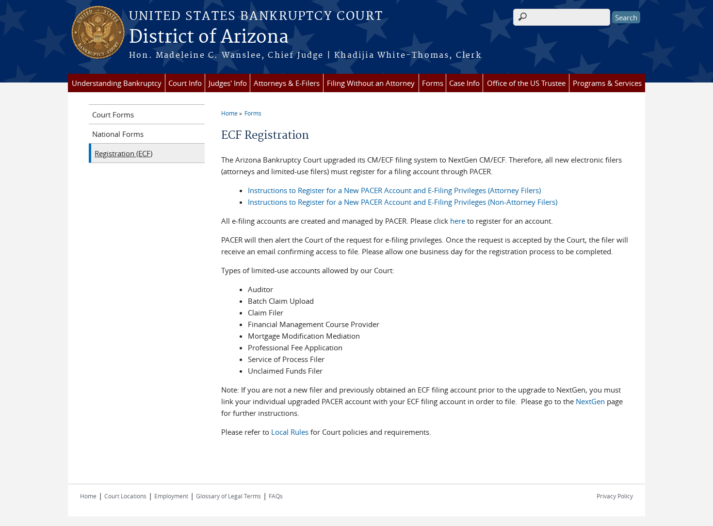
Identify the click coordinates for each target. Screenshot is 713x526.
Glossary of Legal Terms (228, 496)
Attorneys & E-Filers (287, 83)
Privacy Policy (615, 496)
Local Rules (289, 432)
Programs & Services (607, 83)
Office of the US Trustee (526, 83)
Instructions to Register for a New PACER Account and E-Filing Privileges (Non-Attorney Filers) (402, 202)
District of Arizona (209, 37)
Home (229, 113)
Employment (171, 496)
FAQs (276, 496)
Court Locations (125, 496)
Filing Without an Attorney (371, 83)
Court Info (185, 83)
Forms (432, 83)
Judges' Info (228, 83)
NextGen (590, 401)
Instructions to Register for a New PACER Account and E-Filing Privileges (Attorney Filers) (394, 190)
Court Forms (113, 114)
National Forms (118, 134)
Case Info (464, 83)
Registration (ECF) (123, 153)
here (457, 221)
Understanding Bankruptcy (117, 83)
